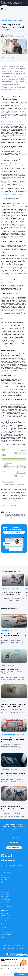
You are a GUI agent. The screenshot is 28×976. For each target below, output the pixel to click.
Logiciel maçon (4, 897)
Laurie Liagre (9, 35)
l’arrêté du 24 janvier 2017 (12, 124)
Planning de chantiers (6, 884)
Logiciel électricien (5, 892)
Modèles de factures (6, 932)
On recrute (3, 920)
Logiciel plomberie (5, 896)
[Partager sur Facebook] (9, 57)
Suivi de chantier (5, 877)
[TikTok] (21, 865)
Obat (2, 440)
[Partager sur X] (12, 57)
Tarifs (2, 923)
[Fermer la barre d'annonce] (26, 3)
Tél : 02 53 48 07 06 (21, 948)
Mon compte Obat (5, 922)
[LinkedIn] (2, 865)
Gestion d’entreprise (5, 939)
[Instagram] (18, 865)
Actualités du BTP (5, 913)
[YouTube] (14, 865)
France (11, 954)
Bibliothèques (4, 879)
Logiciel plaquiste (5, 904)
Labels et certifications (6, 915)
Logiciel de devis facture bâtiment (6, 937)
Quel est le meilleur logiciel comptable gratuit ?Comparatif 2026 (12, 808)
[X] (10, 865)
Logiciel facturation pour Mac (6, 882)
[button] (14, 532)
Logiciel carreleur (5, 901)
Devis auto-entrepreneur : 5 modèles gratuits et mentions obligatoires (11, 671)
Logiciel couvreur (5, 894)
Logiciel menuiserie (5, 899)
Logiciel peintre (4, 891)
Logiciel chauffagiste (6, 906)
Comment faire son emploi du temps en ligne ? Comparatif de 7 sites (13, 739)
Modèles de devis (5, 930)
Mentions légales (16, 945)
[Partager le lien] (2, 57)
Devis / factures (4, 875)
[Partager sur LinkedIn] (5, 57)
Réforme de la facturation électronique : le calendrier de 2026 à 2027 (13, 635)
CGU (23, 945)
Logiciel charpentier (5, 903)
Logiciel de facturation (6, 934)
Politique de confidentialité (8, 948)
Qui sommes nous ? (5, 918)
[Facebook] (6, 865)
